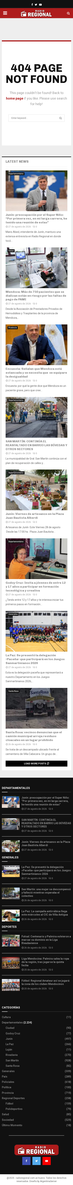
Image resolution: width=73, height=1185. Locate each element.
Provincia (12, 328)
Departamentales (16, 174)
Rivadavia (12, 1054)
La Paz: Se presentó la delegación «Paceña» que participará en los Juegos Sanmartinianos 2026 (35, 659)
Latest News (17, 162)
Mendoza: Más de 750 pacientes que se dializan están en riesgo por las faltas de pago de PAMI (36, 295)
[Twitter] (36, 1161)
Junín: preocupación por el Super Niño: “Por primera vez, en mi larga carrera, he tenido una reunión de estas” (36, 218)
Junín (9, 1038)
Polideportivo (14, 1108)
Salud (11, 251)
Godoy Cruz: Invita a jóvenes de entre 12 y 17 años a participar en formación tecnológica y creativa (36, 586)
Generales (13, 614)
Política (6, 1087)
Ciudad (10, 1027)
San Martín (12, 1060)
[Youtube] (46, 1161)
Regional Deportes (13, 1098)
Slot (4, 1000)
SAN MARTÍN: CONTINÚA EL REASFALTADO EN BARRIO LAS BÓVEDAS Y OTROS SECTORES (36, 445)
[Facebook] (26, 1161)
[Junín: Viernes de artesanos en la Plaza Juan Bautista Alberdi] (36, 490)
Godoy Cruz (13, 1033)
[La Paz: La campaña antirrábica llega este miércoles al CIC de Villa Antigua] (11, 915)
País (4, 1076)
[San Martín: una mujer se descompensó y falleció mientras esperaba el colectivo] (11, 893)
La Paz (10, 1044)
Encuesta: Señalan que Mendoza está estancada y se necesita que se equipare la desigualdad (36, 372)
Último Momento (12, 1125)
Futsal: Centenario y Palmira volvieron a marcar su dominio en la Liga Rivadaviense (46, 940)
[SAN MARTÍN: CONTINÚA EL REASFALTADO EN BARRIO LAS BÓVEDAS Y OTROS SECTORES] (36, 417)
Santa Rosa (13, 691)
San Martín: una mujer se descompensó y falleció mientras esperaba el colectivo (46, 892)
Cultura (6, 1017)
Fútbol (9, 1103)
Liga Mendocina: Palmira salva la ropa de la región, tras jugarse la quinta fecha (45, 962)
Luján (9, 1049)
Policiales (8, 1081)
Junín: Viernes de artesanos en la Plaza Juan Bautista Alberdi (35, 515)
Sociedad (8, 1119)
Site (9, 1000)
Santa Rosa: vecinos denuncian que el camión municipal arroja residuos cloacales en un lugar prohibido (34, 736)
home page (14, 98)
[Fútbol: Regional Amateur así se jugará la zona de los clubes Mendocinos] (11, 985)
